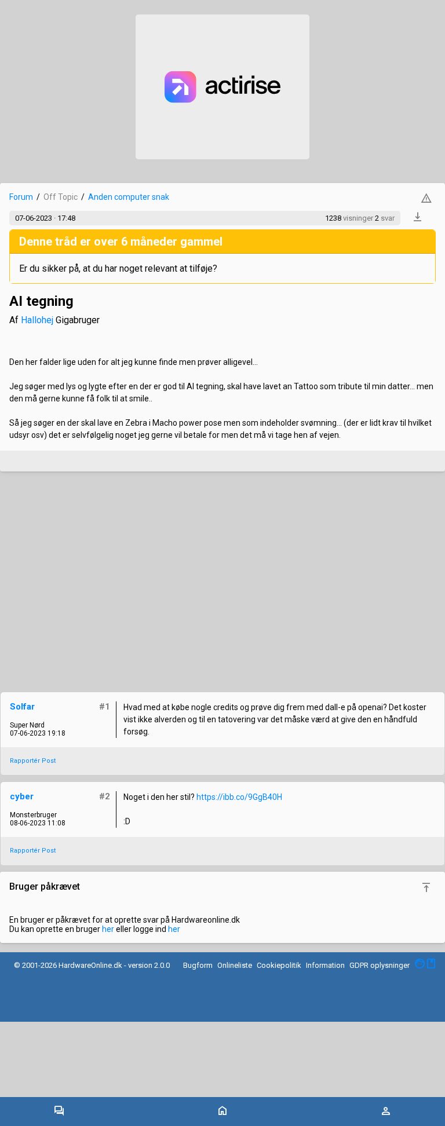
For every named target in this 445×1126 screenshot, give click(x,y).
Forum (21, 197)
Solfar (22, 706)
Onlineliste (234, 965)
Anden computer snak (128, 197)
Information (325, 965)
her (108, 929)
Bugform (198, 965)
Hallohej (37, 320)
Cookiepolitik (279, 965)
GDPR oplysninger (379, 965)
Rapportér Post (33, 761)
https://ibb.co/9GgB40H (239, 797)
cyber (22, 796)
